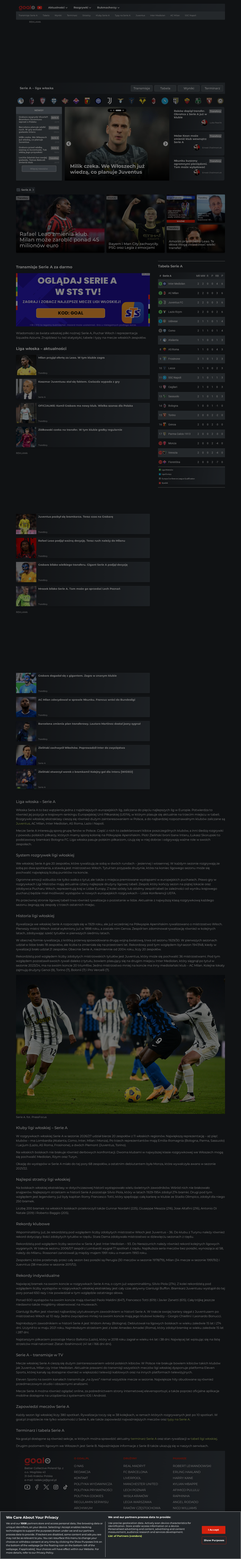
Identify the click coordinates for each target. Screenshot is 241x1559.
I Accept (213, 1529)
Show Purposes (214, 1540)
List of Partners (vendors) (125, 1535)
